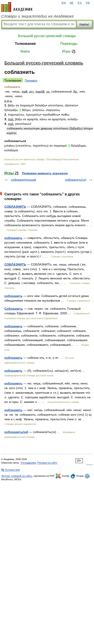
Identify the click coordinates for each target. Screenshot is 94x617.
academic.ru (17, 7)
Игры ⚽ (69, 51)
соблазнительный (23, 179)
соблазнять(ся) (75, 179)
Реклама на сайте (47, 462)
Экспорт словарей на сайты (16, 476)
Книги (25, 51)
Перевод (31, 80)
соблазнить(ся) (16, 432)
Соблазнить (13, 308)
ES (80, 3)
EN (64, 3)
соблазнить (13, 238)
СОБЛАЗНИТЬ (15, 206)
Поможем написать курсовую (45, 173)
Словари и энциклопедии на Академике (37, 16)
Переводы (68, 44)
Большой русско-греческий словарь (47, 36)
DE (72, 3)
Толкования (25, 44)
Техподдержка (28, 462)
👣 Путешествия (10, 469)
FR (88, 3)
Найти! (84, 24)
